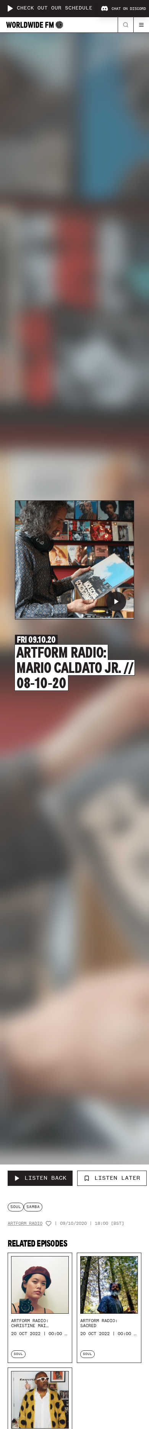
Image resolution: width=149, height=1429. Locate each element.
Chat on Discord (129, 8)
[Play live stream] (10, 8)
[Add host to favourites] (48, 1224)
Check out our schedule (54, 8)
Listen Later (117, 1177)
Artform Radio (25, 1223)
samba (33, 1206)
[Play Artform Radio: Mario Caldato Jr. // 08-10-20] (116, 601)
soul (15, 1206)
